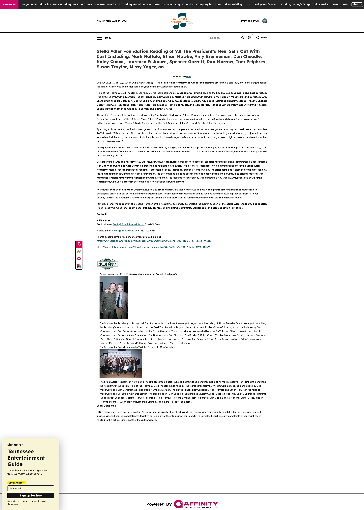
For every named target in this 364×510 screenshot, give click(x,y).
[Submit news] (79, 244)
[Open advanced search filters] (249, 37)
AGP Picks (9, 4)
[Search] (242, 37)
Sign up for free (31, 495)
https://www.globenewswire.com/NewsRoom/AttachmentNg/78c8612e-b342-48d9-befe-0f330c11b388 (153, 247)
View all (357, 4)
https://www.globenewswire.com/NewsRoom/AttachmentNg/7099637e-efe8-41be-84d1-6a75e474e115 (154, 240)
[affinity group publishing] (79, 258)
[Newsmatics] (79, 265)
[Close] (55, 441)
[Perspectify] (79, 251)
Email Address (16, 482)
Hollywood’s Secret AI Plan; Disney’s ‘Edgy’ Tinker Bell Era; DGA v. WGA (301, 4)
